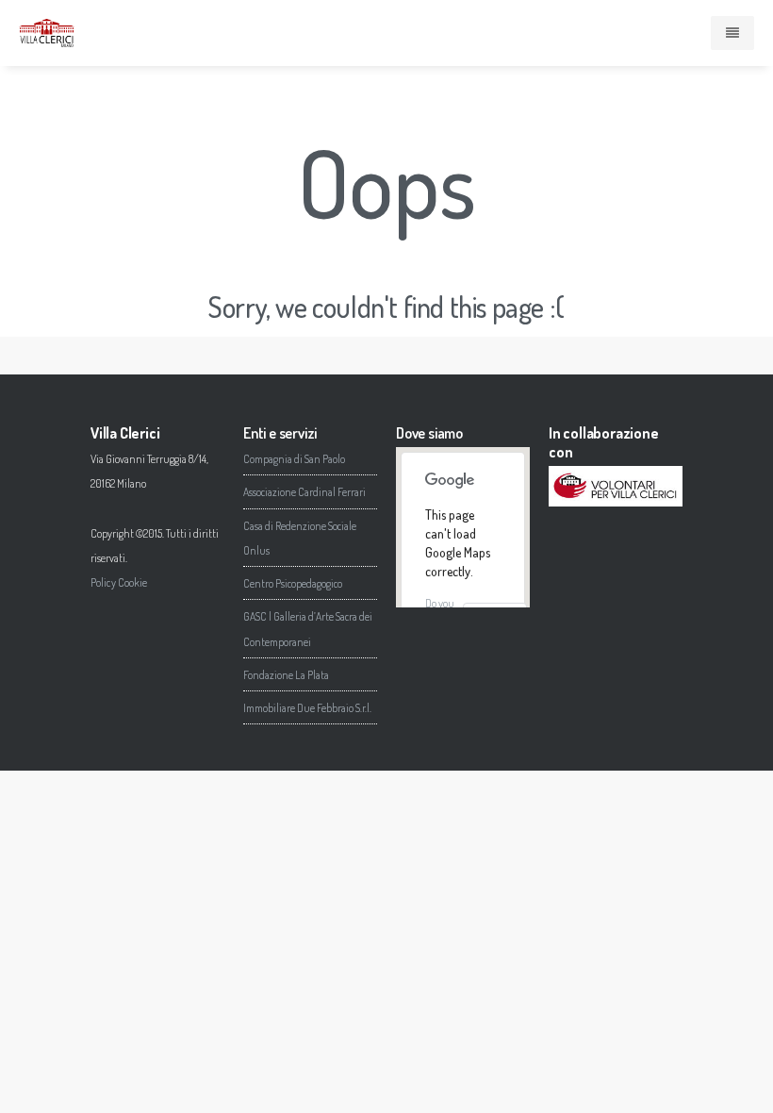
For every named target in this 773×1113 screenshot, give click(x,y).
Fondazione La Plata (286, 675)
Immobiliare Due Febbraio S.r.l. (307, 708)
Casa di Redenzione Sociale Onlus (299, 538)
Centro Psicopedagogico (292, 583)
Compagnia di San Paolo (294, 459)
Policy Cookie (118, 582)
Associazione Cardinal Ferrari (304, 492)
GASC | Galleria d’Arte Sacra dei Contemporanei (307, 628)
